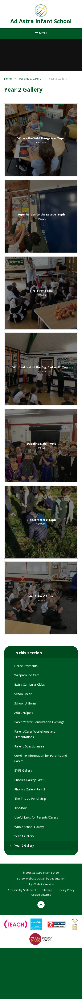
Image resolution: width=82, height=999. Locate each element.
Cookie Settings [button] (41, 895)
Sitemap (47, 890)
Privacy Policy (66, 890)
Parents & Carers (30, 78)
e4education (57, 878)
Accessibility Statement (22, 890)
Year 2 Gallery (58, 78)
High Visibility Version (41, 884)
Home (8, 78)
